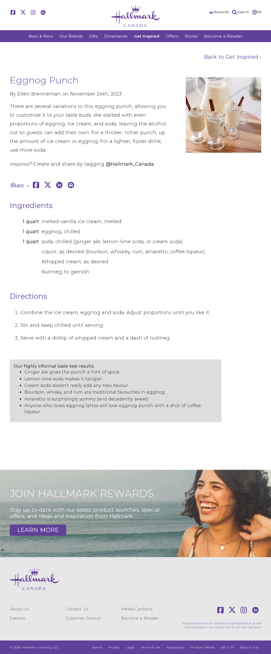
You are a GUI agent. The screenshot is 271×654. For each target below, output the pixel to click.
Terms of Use (150, 647)
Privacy (114, 647)
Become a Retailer (223, 36)
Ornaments (115, 36)
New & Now (41, 36)
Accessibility (175, 647)
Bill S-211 (227, 647)
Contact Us (76, 608)
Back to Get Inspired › (232, 57)
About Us (19, 608)
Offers (172, 36)
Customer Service (83, 618)
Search (243, 12)
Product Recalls (203, 647)
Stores (191, 36)
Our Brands (71, 36)
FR (259, 12)
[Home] (135, 16)
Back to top (249, 647)
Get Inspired (146, 36)
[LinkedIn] (43, 12)
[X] (23, 12)
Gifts (93, 36)
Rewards (221, 12)
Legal (130, 647)
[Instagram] (33, 12)
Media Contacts (136, 608)
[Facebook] (13, 12)
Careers (17, 618)
